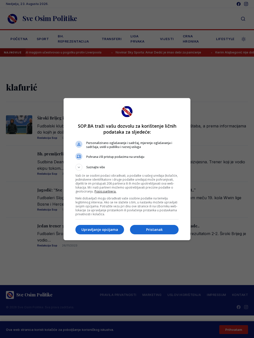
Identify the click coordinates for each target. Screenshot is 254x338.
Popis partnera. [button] (105, 191)
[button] (127, 167)
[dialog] (127, 169)
